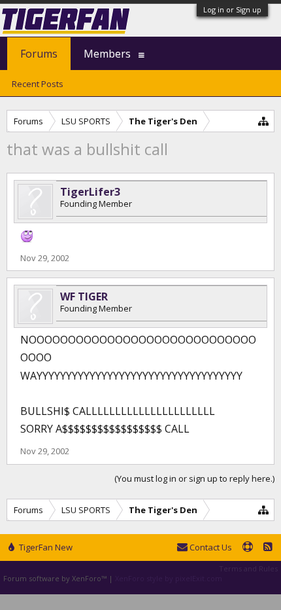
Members (107, 53)
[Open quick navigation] (263, 121)
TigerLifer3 (90, 191)
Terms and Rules (248, 568)
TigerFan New (45, 547)
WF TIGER (84, 296)
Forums (39, 53)
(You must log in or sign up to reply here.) (194, 478)
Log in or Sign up (232, 9)
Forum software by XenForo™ (55, 578)
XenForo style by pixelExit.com (168, 578)
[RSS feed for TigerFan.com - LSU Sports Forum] (268, 548)
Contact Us (210, 547)
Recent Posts (37, 84)
